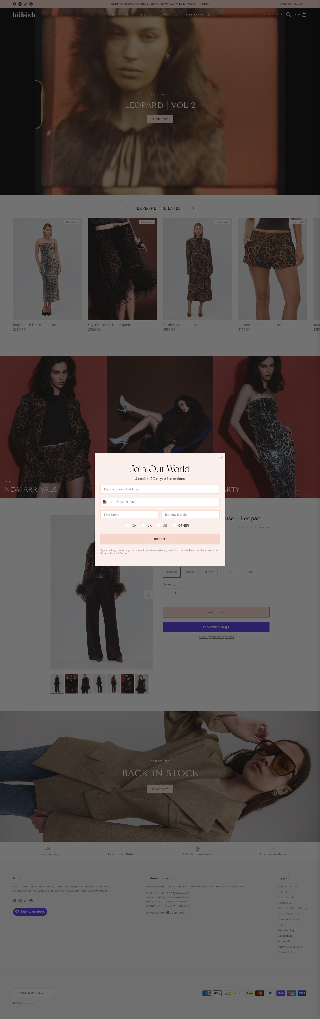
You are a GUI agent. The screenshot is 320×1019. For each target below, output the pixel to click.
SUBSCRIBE (160, 539)
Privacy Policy (108, 553)
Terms (123, 553)
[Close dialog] (221, 457)
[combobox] (107, 502)
